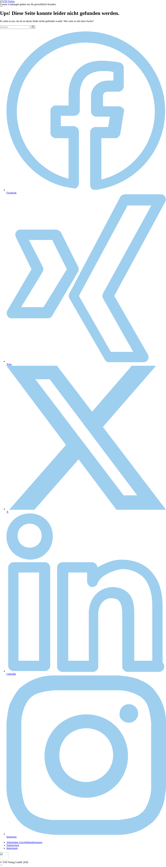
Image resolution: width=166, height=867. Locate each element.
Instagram (11, 836)
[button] (1, 865)
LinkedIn (11, 674)
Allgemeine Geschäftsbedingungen (24, 842)
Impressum (12, 848)
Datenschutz (12, 845)
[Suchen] (33, 27)
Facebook (11, 192)
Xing (9, 364)
